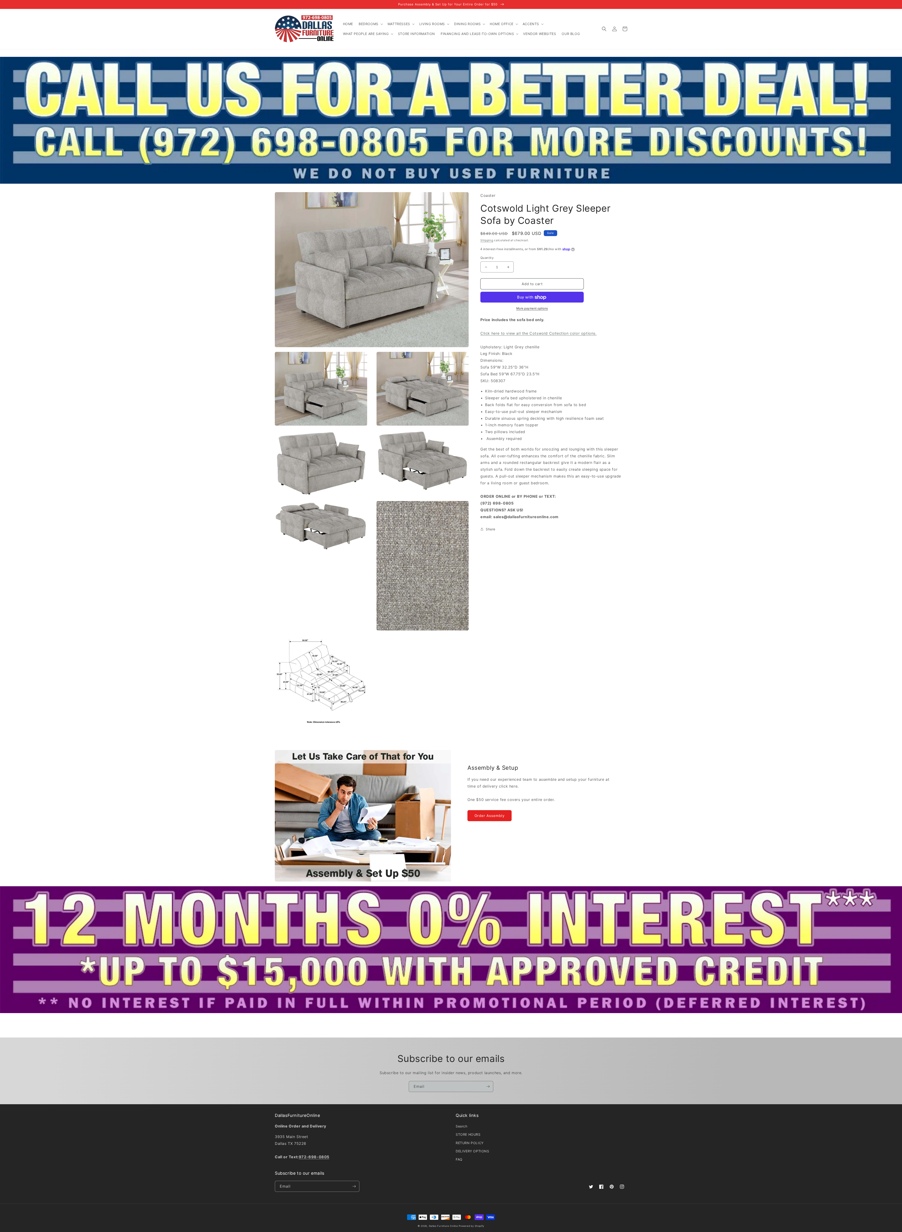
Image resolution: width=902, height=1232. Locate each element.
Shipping (486, 240)
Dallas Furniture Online (443, 1225)
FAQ (459, 1159)
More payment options (532, 308)
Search (461, 1126)
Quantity (487, 258)
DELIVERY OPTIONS (472, 1151)
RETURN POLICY (470, 1143)
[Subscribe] (488, 1086)
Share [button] (490, 529)
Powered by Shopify (471, 1225)
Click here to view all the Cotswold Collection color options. (538, 333)
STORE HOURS (468, 1134)
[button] (370, 24)
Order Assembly (489, 815)
